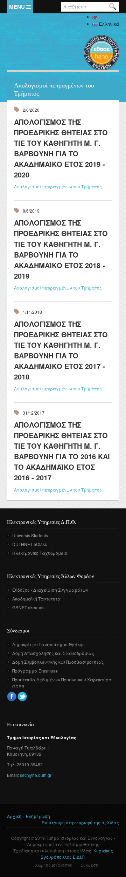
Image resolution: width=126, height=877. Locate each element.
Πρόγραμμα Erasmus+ (35, 671)
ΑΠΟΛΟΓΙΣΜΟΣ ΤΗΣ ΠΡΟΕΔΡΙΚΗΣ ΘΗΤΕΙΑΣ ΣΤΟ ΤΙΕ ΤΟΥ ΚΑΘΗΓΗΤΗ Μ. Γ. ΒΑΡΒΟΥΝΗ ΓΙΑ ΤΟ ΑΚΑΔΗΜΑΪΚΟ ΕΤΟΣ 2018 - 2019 (61, 248)
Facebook (11, 696)
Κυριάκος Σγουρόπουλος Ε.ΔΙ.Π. (77, 853)
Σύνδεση (89, 865)
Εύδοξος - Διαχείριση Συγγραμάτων (50, 590)
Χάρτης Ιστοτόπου (53, 865)
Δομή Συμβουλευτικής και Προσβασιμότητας (58, 662)
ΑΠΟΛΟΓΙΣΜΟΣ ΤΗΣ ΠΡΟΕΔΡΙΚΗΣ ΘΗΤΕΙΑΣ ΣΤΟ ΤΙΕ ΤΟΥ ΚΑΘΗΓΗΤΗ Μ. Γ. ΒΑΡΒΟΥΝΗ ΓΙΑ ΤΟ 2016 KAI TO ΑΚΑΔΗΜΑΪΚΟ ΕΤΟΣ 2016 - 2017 (62, 451)
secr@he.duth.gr (35, 775)
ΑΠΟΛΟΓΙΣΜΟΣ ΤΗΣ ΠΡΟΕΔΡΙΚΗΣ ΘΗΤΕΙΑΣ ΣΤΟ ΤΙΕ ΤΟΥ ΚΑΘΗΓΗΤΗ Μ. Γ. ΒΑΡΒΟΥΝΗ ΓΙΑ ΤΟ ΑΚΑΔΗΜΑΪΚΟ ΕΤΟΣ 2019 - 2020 (61, 148)
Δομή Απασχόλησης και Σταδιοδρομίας (53, 653)
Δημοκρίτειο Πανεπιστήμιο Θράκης (48, 644)
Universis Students (30, 535)
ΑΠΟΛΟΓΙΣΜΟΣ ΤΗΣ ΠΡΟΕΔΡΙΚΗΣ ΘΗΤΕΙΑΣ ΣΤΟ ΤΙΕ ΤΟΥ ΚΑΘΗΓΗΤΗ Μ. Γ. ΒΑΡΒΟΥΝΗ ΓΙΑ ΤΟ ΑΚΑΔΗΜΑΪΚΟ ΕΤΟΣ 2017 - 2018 (61, 350)
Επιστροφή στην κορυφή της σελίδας (80, 822)
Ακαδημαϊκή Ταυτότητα (36, 599)
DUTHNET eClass (29, 544)
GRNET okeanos (28, 607)
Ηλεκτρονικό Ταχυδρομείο (39, 553)
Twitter (22, 696)
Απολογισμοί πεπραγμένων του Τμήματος (58, 186)
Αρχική (14, 816)
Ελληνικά (108, 24)
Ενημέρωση (38, 816)
